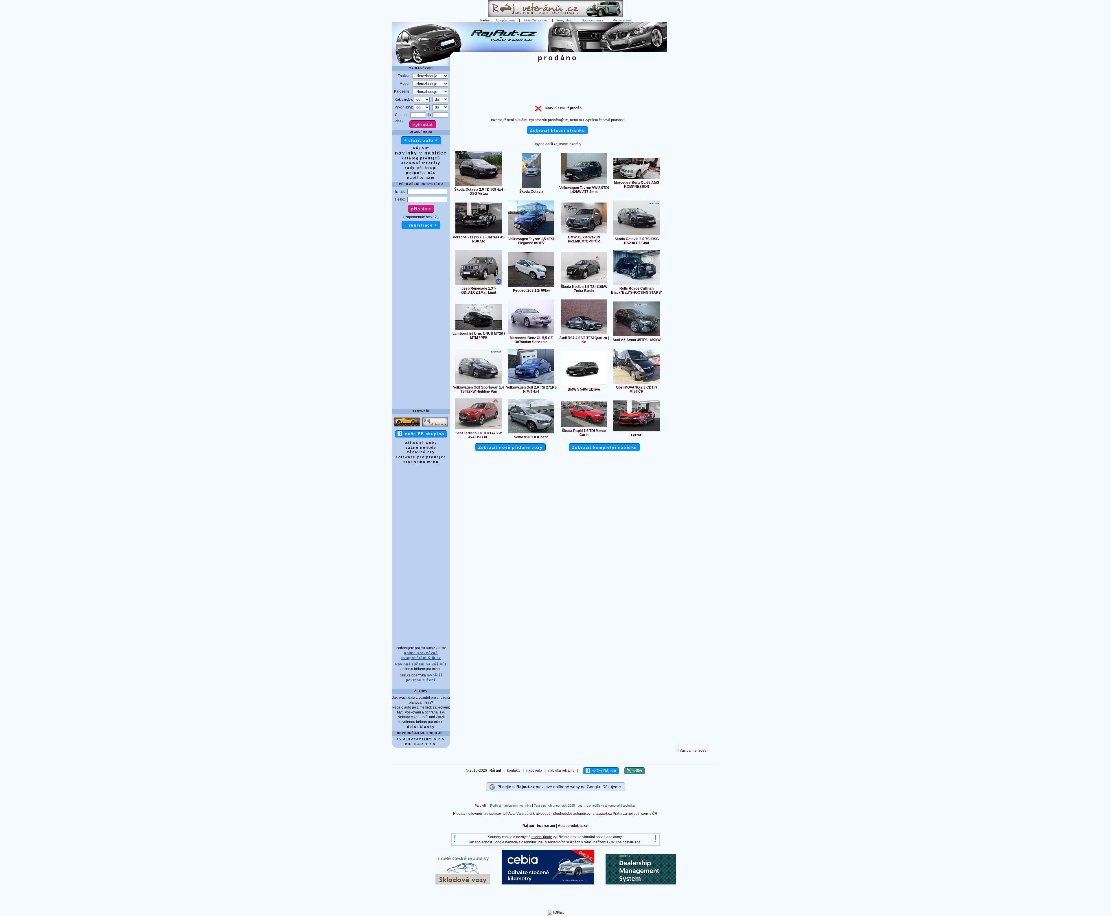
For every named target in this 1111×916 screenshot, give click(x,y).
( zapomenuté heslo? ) (421, 217)
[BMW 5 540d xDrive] (584, 385)
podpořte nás (421, 173)
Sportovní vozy (592, 20)
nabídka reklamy (561, 770)
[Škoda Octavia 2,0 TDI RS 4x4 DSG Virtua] (479, 185)
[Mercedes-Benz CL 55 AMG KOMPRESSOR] (636, 178)
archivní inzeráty (421, 163)
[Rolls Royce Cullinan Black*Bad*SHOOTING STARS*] (636, 284)
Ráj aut (421, 148)
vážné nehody (421, 448)
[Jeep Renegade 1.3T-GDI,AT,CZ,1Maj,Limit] (479, 284)
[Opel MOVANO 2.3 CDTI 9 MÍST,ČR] (636, 383)
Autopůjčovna (505, 20)
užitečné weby (421, 443)
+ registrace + (421, 225)
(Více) (398, 121)
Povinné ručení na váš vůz (421, 664)
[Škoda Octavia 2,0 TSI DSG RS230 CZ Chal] (636, 235)
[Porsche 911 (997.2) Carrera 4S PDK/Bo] (479, 233)
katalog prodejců (421, 158)
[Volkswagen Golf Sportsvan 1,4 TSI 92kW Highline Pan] (479, 383)
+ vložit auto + (421, 140)
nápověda (534, 770)
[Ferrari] (636, 431)
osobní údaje (541, 837)
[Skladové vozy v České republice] (462, 883)
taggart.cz (603, 814)
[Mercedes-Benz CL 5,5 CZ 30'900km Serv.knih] (531, 334)
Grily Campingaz (536, 20)
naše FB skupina (423, 433)
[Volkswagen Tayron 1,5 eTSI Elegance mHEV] (531, 235)
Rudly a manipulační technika (510, 805)
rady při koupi (421, 168)
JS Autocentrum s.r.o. (421, 739)
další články (421, 727)
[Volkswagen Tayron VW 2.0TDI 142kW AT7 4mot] (584, 184)
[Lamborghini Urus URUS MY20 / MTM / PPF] (479, 330)
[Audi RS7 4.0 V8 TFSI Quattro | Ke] (584, 334)
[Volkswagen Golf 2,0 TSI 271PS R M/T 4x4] (531, 383)
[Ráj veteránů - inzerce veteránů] (555, 16)
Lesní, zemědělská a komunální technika (606, 805)
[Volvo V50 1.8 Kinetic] (531, 433)
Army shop (564, 20)
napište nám (421, 178)
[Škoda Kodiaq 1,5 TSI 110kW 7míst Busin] (584, 283)
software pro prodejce (421, 457)
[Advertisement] (693, 109)
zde (638, 842)
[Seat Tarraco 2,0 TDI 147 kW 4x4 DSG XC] (479, 429)
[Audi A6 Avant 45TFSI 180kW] (636, 336)
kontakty (513, 770)
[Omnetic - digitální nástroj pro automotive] (641, 883)
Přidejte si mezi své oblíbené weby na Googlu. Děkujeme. (558, 786)
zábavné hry (421, 452)
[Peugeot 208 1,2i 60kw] (531, 286)
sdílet (636, 770)
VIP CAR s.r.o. (421, 744)
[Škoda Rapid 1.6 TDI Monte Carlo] (584, 427)
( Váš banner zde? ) (693, 750)
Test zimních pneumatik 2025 (554, 805)
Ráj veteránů (622, 20)
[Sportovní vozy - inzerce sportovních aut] (407, 426)
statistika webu (421, 462)
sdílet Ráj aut (603, 770)
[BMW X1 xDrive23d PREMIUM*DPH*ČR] (584, 233)
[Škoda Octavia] (531, 187)
